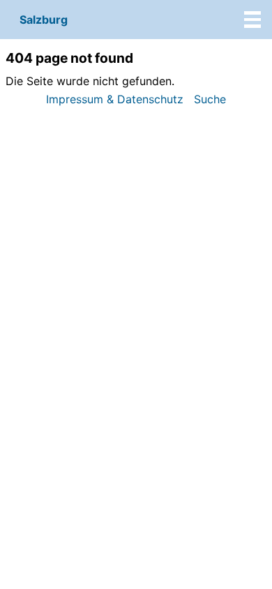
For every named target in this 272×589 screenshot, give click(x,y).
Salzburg (44, 20)
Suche (210, 99)
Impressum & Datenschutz (114, 99)
